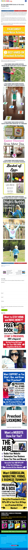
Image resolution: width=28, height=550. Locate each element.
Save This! (21, 10)
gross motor (3, 266)
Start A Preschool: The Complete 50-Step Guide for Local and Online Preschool (14, 369)
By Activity (5, 265)
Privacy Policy (24, 548)
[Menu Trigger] (26, 1)
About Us (16, 548)
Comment (3, 282)
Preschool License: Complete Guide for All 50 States (14, 427)
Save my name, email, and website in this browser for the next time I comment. (12, 307)
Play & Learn (8, 265)
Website (2, 301)
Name (2, 293)
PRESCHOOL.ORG (9, 543)
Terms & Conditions (20, 548)
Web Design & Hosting (14, 549)
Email (2, 297)
